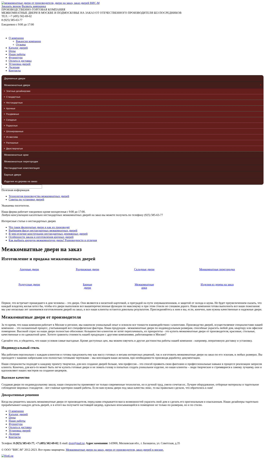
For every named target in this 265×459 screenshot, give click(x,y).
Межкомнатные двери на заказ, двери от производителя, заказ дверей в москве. (115, 449)
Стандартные (13, 97)
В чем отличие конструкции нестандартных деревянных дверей (48, 233)
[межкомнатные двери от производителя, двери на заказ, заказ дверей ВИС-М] (50, 3)
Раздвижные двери (87, 269)
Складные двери (144, 269)
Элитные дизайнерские (18, 91)
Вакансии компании (28, 41)
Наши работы (17, 54)
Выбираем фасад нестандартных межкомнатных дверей (43, 230)
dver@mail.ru (9, 28)
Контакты (15, 70)
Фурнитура (16, 57)
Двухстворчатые (14, 148)
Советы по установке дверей (26, 199)
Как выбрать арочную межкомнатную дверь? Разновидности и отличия (53, 240)
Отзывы (21, 44)
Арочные (10, 108)
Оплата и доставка (20, 60)
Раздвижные (12, 114)
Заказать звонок (11, 6)
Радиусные (12, 125)
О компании (16, 38)
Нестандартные (14, 102)
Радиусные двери (29, 284)
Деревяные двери (14, 78)
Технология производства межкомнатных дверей (39, 196)
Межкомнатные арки (16, 154)
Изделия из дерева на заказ (20, 181)
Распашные (12, 143)
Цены (12, 51)
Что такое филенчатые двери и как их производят (39, 227)
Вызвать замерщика (34, 6)
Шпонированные (14, 131)
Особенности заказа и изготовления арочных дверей (41, 237)
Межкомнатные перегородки (21, 161)
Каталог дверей (18, 47)
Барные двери (12, 174)
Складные (11, 120)
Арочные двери (29, 269)
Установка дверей (19, 64)
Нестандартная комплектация (22, 167)
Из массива (12, 137)
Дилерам (14, 67)
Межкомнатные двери (17, 85)
